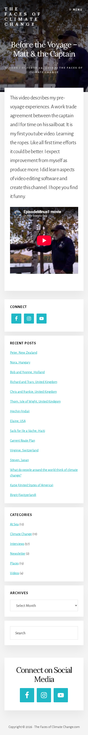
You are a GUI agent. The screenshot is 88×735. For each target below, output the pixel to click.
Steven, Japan (19, 460)
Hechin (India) (20, 411)
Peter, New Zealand (23, 352)
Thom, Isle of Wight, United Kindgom (35, 401)
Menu (77, 9)
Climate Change (21, 534)
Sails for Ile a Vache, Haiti (27, 431)
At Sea (14, 524)
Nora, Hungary (20, 362)
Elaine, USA (18, 421)
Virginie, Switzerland (24, 450)
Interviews (17, 544)
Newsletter (17, 553)
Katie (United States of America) (31, 485)
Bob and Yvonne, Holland (27, 372)
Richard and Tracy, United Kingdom (33, 382)
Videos (11, 67)
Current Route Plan (22, 440)
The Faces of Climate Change (23, 16)
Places (14, 563)
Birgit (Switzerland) (23, 495)
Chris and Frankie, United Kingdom (33, 391)
